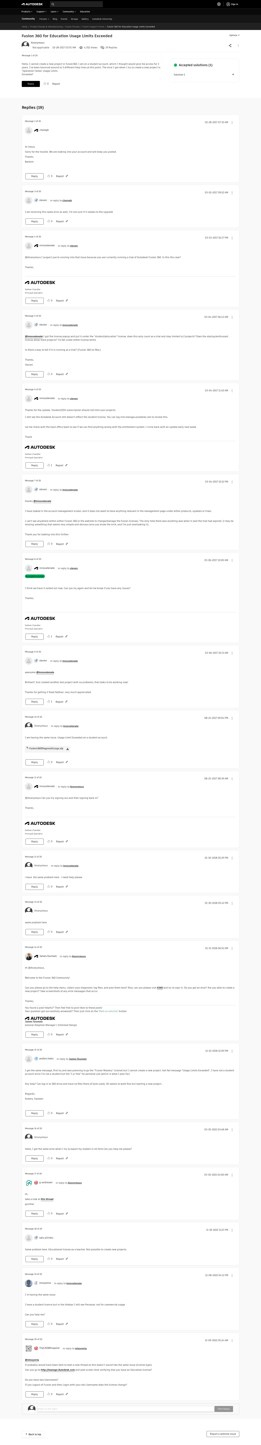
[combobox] (76, 4)
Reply (30, 84)
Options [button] (233, 35)
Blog (55, 18)
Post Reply (224, 1409)
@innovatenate (34, 336)
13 (35, 901)
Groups (74, 18)
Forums (43, 18)
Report (56, 84)
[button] (238, 45)
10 (35, 716)
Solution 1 (179, 74)
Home (24, 26)
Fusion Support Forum (93, 26)
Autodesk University (102, 18)
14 (35, 947)
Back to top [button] (35, 1434)
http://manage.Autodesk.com (58, 1370)
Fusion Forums (72, 26)
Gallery (85, 18)
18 (35, 1228)
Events (64, 18)
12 (35, 856)
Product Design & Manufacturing (46, 26)
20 (35, 1339)
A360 (160, 987)
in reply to (61, 200)
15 (35, 1049)
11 (35, 777)
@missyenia (32, 1360)
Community (28, 18)
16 (35, 1128)
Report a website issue (223, 1434)
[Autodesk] (32, 4)
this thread (47, 1199)
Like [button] (45, 83)
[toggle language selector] (219, 4)
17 (35, 1173)
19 (35, 1274)
